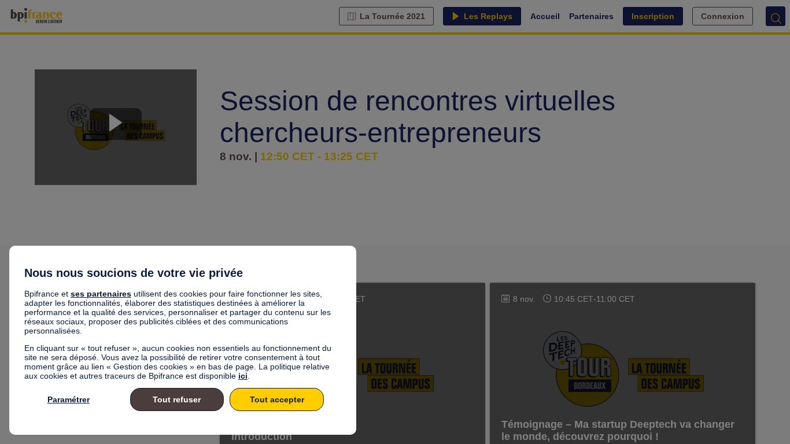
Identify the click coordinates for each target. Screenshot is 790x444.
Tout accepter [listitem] (277, 399)
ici (243, 375)
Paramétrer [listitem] (68, 399)
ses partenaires (101, 293)
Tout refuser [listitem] (177, 399)
